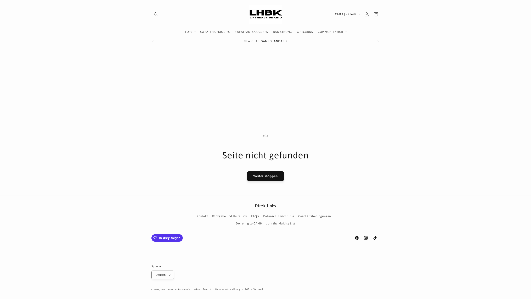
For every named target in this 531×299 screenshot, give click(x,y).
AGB (247, 289)
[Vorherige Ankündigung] (152, 41)
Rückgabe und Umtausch (229, 216)
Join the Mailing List (280, 223)
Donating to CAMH (249, 223)
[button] (156, 14)
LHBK (164, 289)
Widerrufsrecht (202, 289)
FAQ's (255, 216)
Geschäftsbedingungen (314, 216)
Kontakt (202, 216)
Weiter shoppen (265, 176)
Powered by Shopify (179, 289)
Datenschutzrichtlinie (278, 216)
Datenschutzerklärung (228, 289)
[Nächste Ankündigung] (378, 41)
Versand (258, 289)
